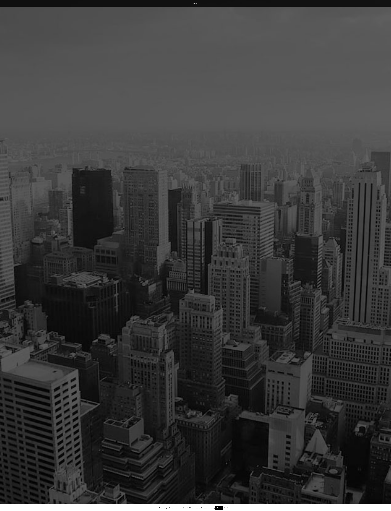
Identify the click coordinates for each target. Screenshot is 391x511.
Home (195, 3)
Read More (228, 508)
